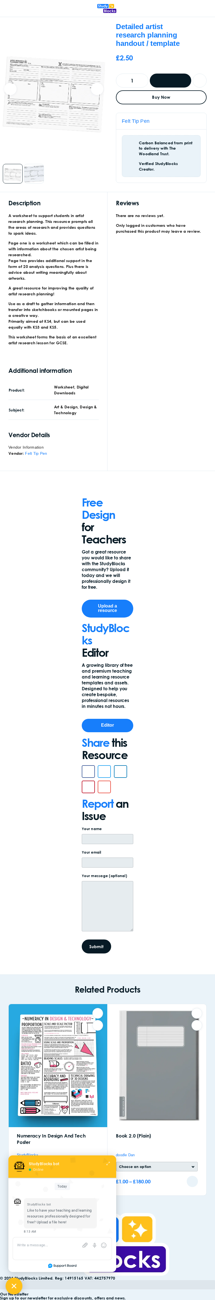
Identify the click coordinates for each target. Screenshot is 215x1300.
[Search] (188, 9)
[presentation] (10, 89)
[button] (88, 771)
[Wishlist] (200, 81)
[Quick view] (97, 1025)
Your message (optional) (104, 875)
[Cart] (207, 9)
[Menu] (12, 8)
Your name (92, 828)
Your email (91, 852)
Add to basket (170, 81)
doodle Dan (125, 1155)
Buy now (161, 97)
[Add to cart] (192, 1181)
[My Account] (197, 9)
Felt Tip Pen (135, 121)
